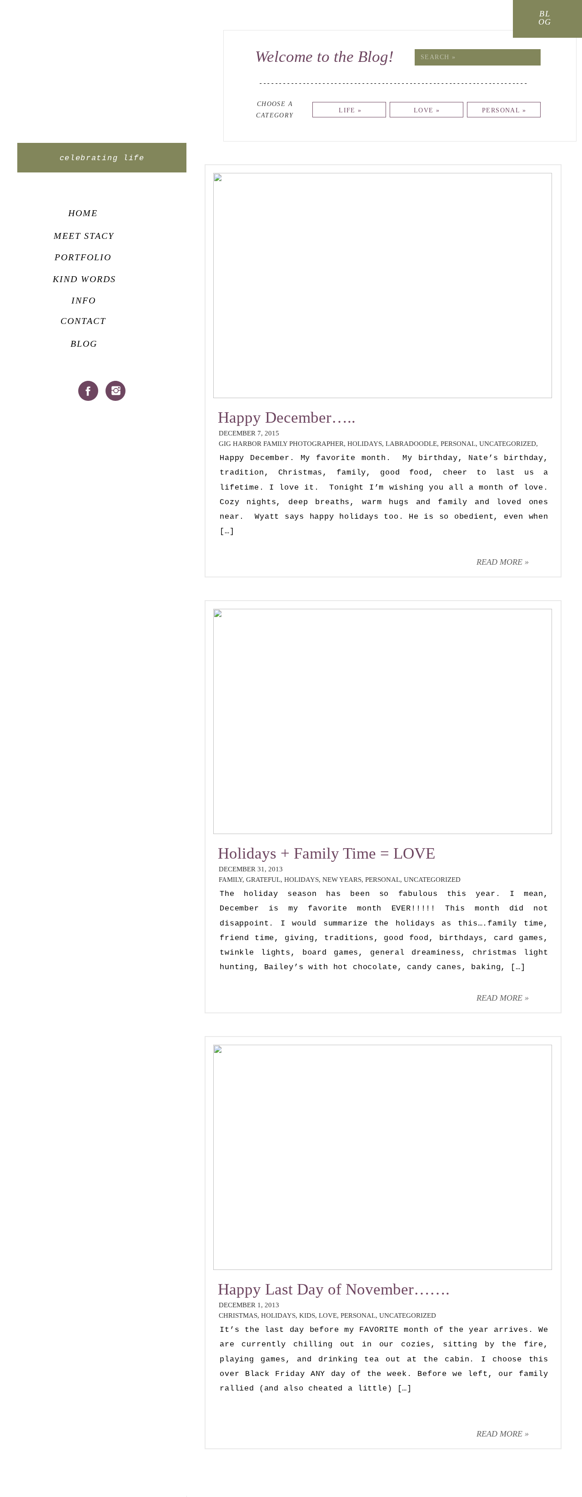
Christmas (238, 1315)
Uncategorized (507, 443)
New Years (341, 879)
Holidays (364, 443)
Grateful (263, 879)
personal (458, 443)
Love (328, 1315)
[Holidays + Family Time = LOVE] (382, 721)
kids (307, 1315)
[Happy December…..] (382, 285)
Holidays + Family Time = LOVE (326, 853)
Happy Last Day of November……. (334, 1289)
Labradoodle (411, 443)
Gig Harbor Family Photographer (281, 443)
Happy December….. (287, 417)
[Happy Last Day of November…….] (382, 1157)
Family (230, 879)
